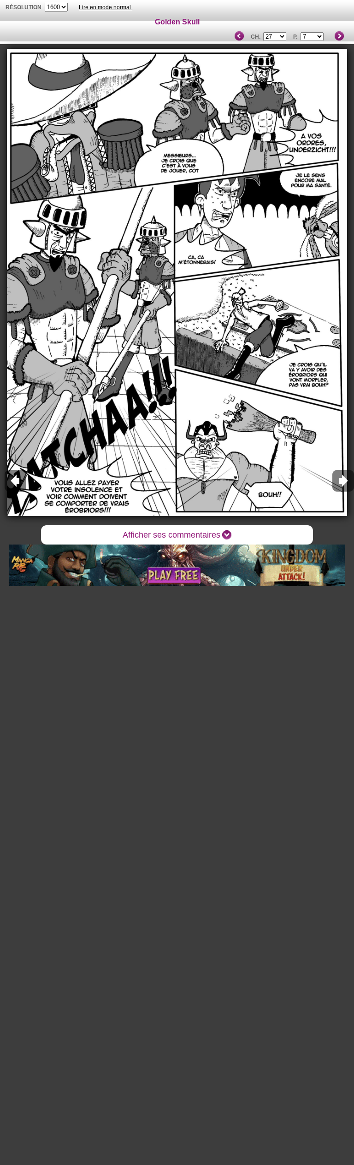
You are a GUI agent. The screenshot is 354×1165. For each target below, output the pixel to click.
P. (295, 37)
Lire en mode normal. (105, 7)
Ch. (255, 37)
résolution (23, 7)
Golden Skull (177, 22)
